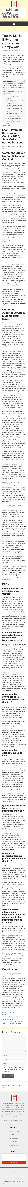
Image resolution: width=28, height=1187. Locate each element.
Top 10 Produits (9, 1012)
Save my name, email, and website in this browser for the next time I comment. (14, 1069)
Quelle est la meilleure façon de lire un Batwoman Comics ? (15, 112)
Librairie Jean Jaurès (13, 1181)
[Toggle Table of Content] (22, 81)
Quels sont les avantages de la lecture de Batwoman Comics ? (14, 106)
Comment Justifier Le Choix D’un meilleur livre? (13, 92)
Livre (14, 1134)
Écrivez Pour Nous (14, 1145)
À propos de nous (14, 1131)
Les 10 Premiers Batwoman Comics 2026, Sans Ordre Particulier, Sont (13, 84)
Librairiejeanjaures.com (7, 1103)
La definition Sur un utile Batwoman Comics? (15, 97)
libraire (6, 1014)
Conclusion (7, 125)
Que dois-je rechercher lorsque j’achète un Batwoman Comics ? (14, 115)
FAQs (5, 95)
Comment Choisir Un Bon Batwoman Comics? (14, 88)
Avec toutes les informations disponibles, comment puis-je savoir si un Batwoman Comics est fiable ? (15, 121)
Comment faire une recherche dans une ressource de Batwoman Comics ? (15, 102)
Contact (14, 1141)
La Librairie (14, 1138)
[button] (14, 24)
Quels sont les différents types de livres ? (15, 109)
